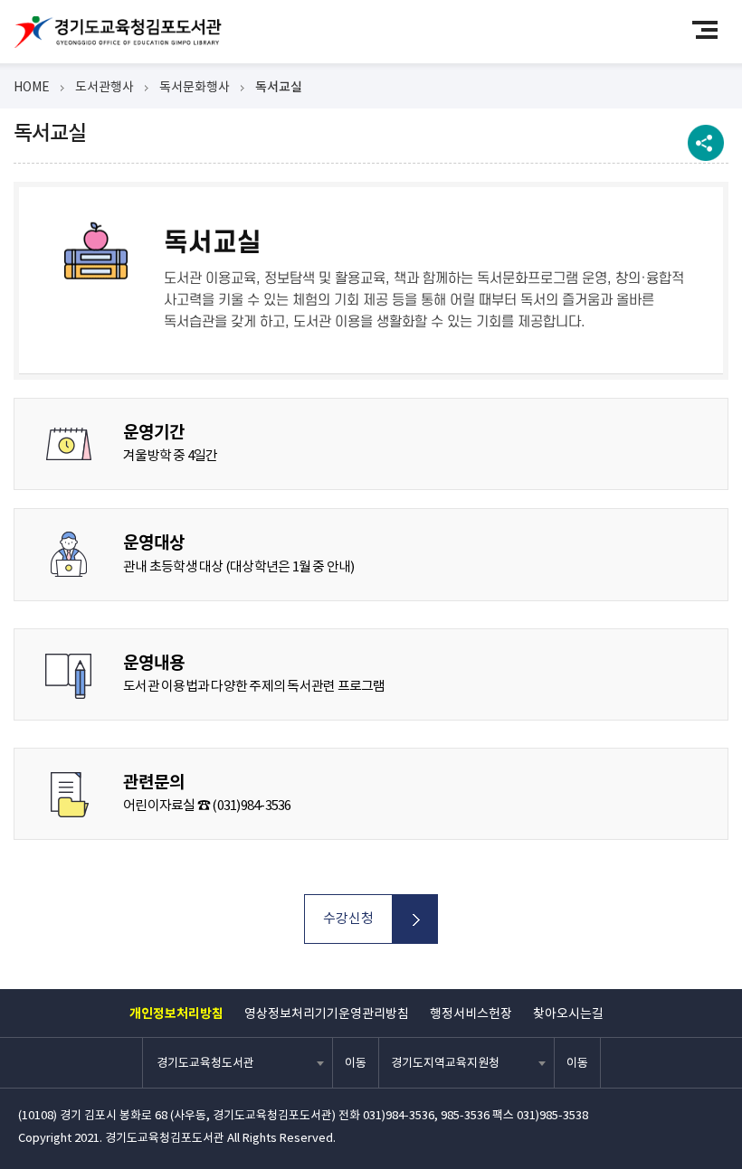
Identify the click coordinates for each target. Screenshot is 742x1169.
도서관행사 (104, 87)
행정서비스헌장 (471, 1013)
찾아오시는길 (568, 1013)
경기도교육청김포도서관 (118, 32)
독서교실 (278, 87)
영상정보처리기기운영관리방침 (326, 1013)
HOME (32, 87)
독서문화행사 (194, 87)
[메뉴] (712, 29)
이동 (355, 1062)
